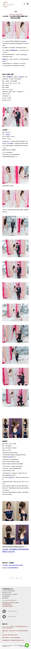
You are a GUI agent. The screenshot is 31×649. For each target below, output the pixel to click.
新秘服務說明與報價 (6, 604)
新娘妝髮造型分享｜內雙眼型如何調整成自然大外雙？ (13, 640)
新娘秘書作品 (5, 602)
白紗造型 (5, 141)
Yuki (20, 578)
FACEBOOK (12, 616)
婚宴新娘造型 (18, 14)
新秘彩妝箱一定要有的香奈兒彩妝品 (9, 635)
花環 (26, 54)
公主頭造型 (7, 134)
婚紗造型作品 (11, 602)
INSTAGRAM (12, 611)
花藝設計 (17, 602)
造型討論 (11, 477)
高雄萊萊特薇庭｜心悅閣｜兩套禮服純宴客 (11, 637)
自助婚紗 (24, 41)
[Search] (23, 3)
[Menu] (27, 3)
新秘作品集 (12, 14)
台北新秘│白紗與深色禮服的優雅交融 (10, 567)
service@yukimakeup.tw (11, 600)
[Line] (27, 645)
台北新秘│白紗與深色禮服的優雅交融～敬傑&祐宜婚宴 (15, 17)
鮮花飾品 (20, 76)
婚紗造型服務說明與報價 (7, 606)
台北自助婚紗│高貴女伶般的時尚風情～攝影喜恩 (12, 565)
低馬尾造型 (10, 457)
